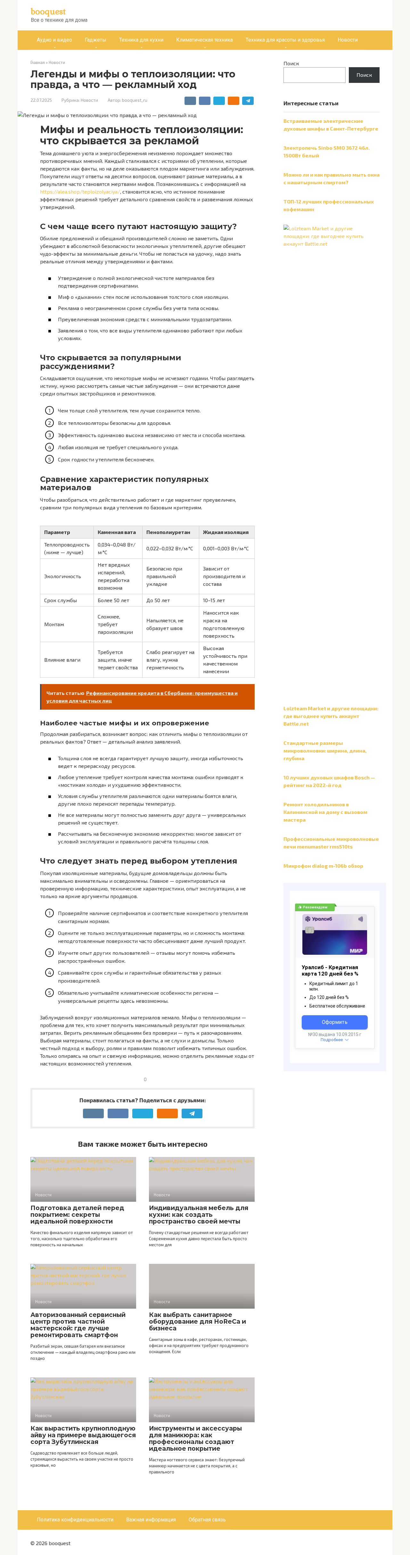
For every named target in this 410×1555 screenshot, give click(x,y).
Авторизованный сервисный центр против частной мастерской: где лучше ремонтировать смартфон (78, 1325)
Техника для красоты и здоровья (285, 40)
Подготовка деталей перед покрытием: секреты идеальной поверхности (77, 1214)
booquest (48, 11)
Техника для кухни (141, 40)
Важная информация (151, 1520)
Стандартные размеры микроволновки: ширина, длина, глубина (324, 750)
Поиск (291, 63)
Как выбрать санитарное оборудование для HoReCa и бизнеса (197, 1321)
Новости (348, 40)
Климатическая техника (204, 40)
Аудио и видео (54, 40)
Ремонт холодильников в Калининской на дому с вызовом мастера (325, 812)
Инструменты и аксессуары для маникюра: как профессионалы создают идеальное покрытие (195, 1438)
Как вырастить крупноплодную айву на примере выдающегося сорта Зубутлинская (83, 1435)
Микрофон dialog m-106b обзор (323, 866)
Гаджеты (95, 40)
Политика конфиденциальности (75, 1520)
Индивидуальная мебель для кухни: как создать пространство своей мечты (198, 1214)
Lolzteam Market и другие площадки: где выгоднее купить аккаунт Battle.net (330, 716)
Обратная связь (207, 1520)
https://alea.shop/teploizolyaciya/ (80, 191)
